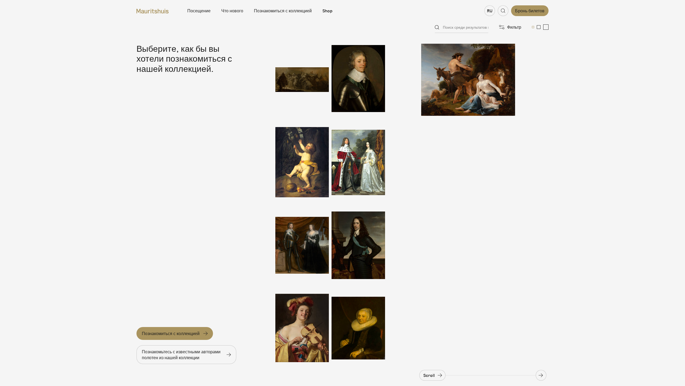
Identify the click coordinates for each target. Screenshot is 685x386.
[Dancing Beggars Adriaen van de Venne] (302, 80)
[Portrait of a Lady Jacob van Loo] (358, 328)
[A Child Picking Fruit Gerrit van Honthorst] (302, 163)
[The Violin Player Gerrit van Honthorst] (302, 328)
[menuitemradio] (533, 27)
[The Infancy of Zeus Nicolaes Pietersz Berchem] (468, 80)
